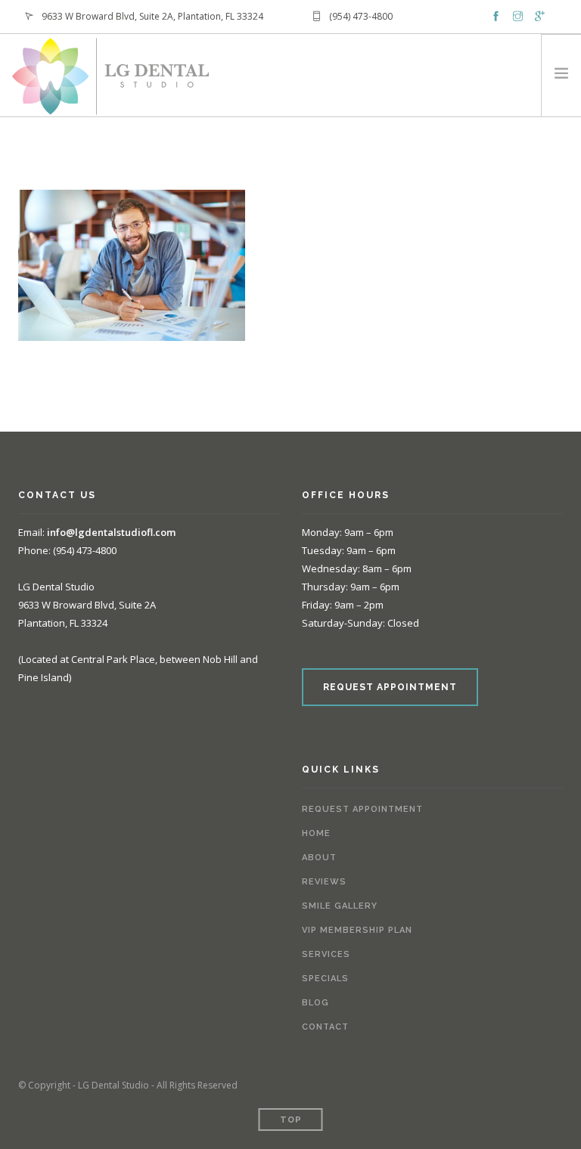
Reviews (324, 882)
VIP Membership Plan (357, 930)
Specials (325, 978)
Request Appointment (362, 809)
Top (291, 1120)
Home (316, 833)
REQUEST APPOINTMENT (390, 687)
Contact (325, 1027)
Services (326, 954)
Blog (315, 1003)
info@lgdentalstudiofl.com (111, 532)
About (319, 858)
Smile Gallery (339, 906)
